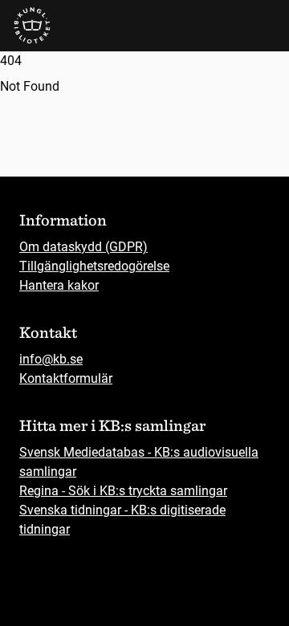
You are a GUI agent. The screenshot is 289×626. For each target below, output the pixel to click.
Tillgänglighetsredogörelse (94, 266)
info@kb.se (51, 359)
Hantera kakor (59, 285)
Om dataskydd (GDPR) (83, 246)
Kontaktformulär (65, 378)
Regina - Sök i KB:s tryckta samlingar (123, 490)
